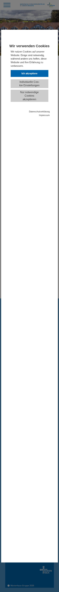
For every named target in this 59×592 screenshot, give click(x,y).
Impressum (44, 115)
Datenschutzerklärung (39, 112)
